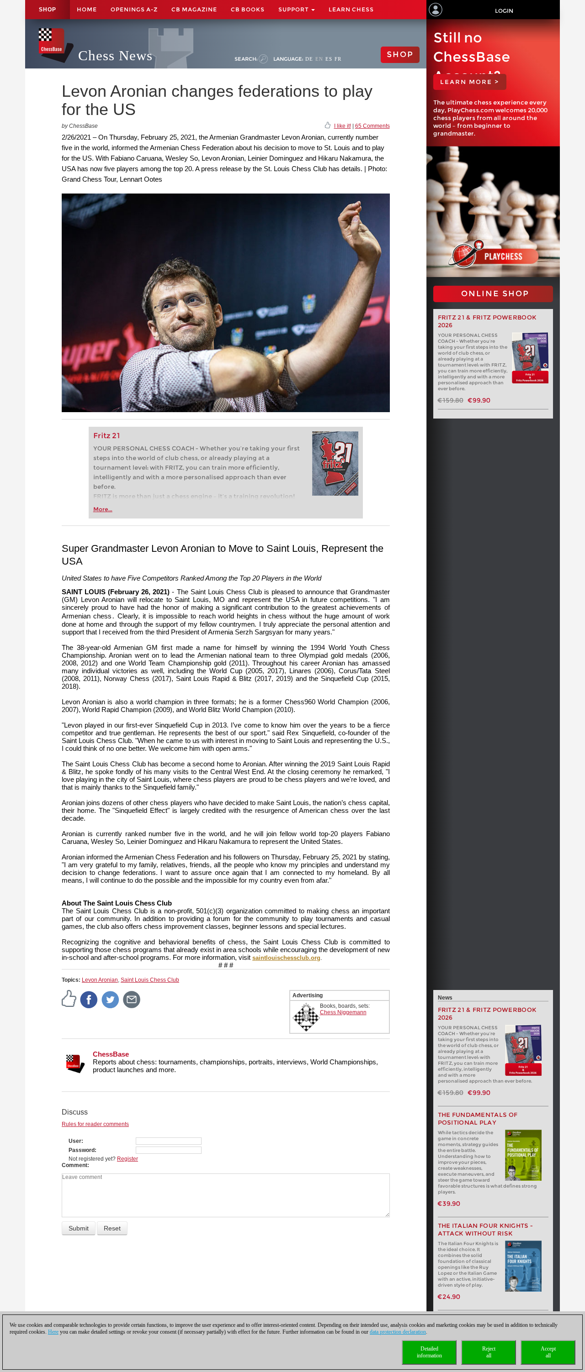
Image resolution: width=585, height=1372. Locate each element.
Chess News (115, 55)
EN (319, 59)
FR (338, 59)
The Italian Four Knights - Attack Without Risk (485, 1229)
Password (82, 1150)
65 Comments (372, 126)
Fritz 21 (106, 435)
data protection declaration (398, 1332)
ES (328, 59)
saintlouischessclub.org (286, 957)
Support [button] (294, 9)
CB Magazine (194, 9)
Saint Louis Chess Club (150, 980)
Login (504, 10)
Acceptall (548, 1352)
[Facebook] (89, 999)
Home (87, 9)
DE (309, 59)
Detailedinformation (429, 1352)
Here (53, 1332)
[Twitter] (111, 999)
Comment (74, 1165)
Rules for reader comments (95, 1124)
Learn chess (351, 9)
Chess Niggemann (343, 1012)
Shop (47, 9)
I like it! (342, 126)
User (75, 1141)
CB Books (248, 9)
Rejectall (488, 1352)
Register (127, 1159)
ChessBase (111, 1054)
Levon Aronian (100, 980)
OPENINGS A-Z (134, 9)
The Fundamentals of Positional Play (478, 1118)
